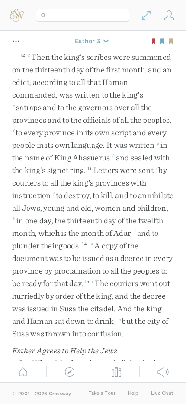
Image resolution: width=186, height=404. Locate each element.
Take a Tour (102, 393)
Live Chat (162, 393)
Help (133, 393)
